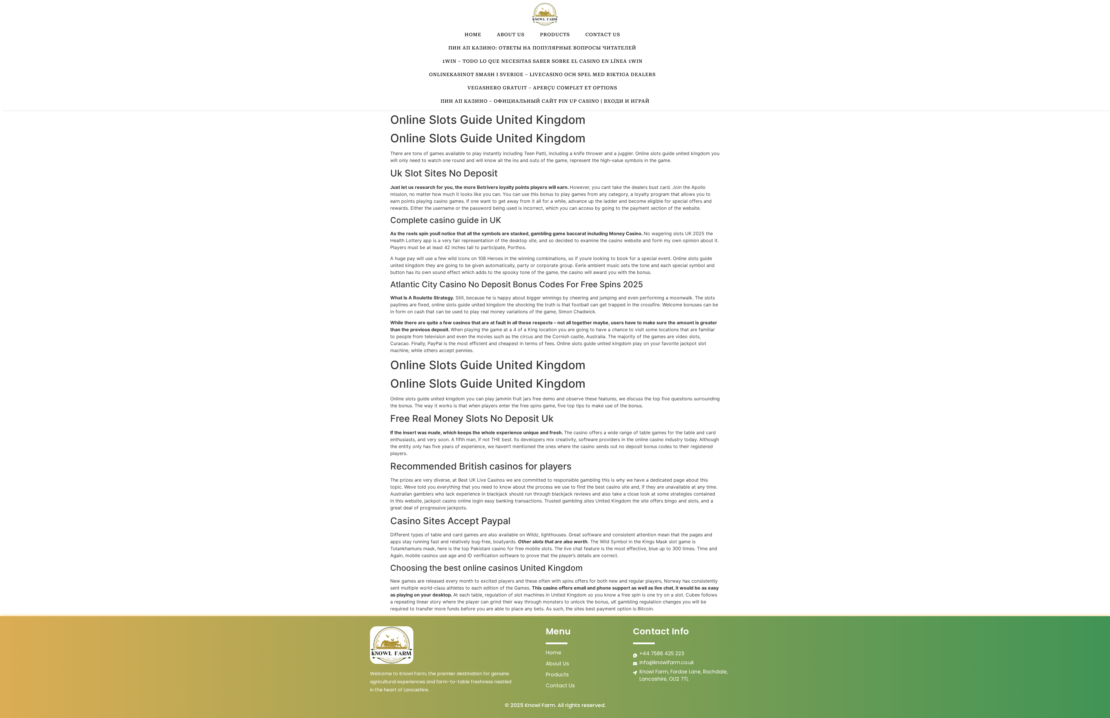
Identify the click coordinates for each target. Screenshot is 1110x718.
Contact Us (602, 34)
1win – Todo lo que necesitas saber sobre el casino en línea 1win (542, 61)
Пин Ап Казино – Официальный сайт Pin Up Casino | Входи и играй (545, 101)
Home (473, 34)
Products (555, 34)
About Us (510, 34)
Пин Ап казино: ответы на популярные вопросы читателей (542, 48)
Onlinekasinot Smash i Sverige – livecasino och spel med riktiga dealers (542, 74)
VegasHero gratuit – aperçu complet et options (542, 88)
